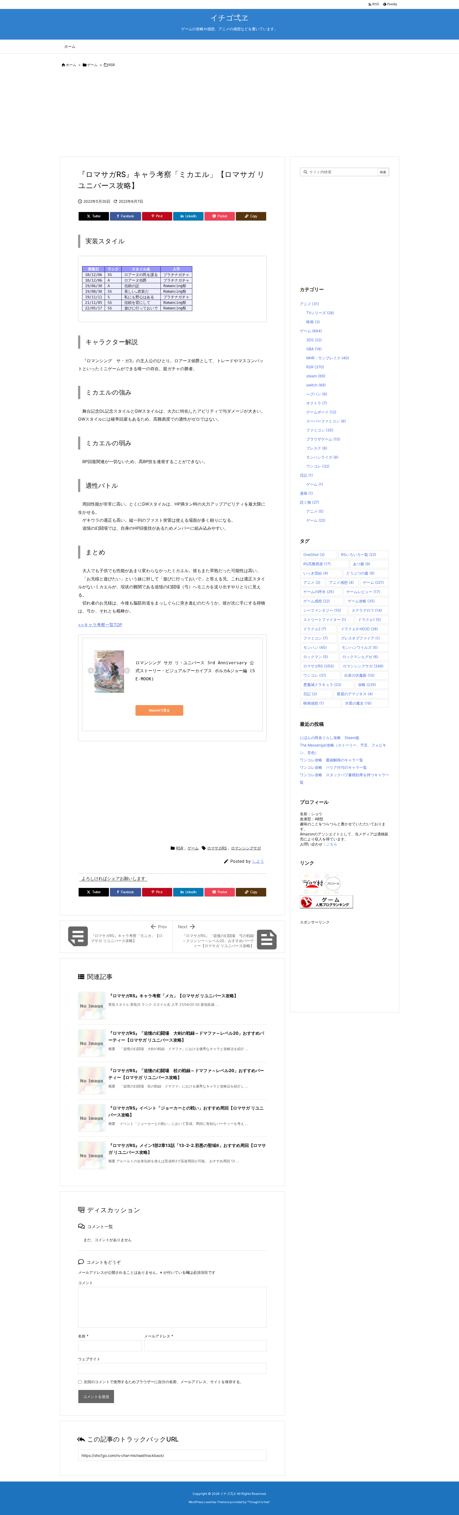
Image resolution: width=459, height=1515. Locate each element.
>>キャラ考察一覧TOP (100, 624)
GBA (314, 349)
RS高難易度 (317, 564)
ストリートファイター (324, 619)
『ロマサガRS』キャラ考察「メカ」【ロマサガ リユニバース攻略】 (173, 995)
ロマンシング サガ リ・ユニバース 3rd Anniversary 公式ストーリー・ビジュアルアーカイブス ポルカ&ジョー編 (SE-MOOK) (195, 670)
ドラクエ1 (369, 619)
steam (315, 376)
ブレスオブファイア (360, 638)
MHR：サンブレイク (327, 358)
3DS (314, 340)
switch (316, 385)
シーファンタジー (322, 610)
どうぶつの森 (360, 573)
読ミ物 (309, 502)
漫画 (306, 493)
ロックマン (315, 656)
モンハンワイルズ (360, 647)
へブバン (316, 394)
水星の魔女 (358, 703)
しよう (258, 861)
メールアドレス (158, 1336)
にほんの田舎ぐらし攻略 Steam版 (329, 737)
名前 (83, 1336)
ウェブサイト (89, 1359)
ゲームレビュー (363, 591)
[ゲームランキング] (326, 901)
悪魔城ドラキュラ (322, 684)
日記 (306, 475)
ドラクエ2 (314, 629)
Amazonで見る (159, 710)
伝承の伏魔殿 (359, 675)
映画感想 (313, 703)
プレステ (316, 448)
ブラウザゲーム (323, 439)
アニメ (309, 303)
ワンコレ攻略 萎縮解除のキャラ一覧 (331, 760)
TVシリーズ (320, 312)
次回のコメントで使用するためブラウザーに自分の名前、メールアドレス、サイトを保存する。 (164, 1381)
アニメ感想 (341, 582)
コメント (85, 1282)
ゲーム (92, 65)
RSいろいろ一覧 (358, 554)
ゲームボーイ (321, 412)
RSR (111, 65)
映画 (313, 322)
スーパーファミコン (326, 421)
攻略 (367, 684)
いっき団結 (315, 573)
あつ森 (361, 564)
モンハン (315, 647)
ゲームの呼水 (318, 591)
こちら (331, 844)
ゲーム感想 (316, 601)
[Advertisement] (219, 113)
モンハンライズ (322, 457)
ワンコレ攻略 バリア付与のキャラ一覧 (333, 767)
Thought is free (258, 1502)
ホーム (71, 65)
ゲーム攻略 (361, 601)
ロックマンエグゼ (360, 656)
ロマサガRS (217, 848)
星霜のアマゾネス (355, 694)
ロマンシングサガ (246, 848)
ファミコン (319, 430)
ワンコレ (317, 466)
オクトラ (316, 403)
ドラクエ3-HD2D (359, 629)
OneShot (314, 554)
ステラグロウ (367, 610)
